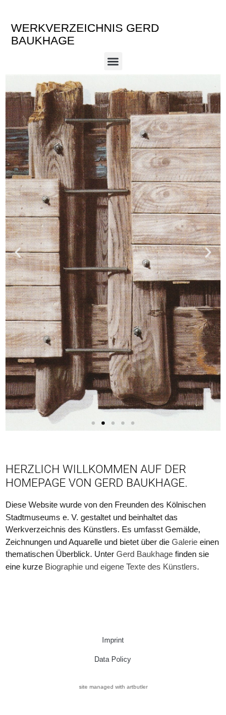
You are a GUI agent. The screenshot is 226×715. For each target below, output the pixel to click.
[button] (113, 61)
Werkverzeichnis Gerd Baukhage (85, 34)
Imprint (113, 640)
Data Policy (112, 659)
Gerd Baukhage (144, 554)
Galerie (184, 542)
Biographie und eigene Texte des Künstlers (121, 566)
